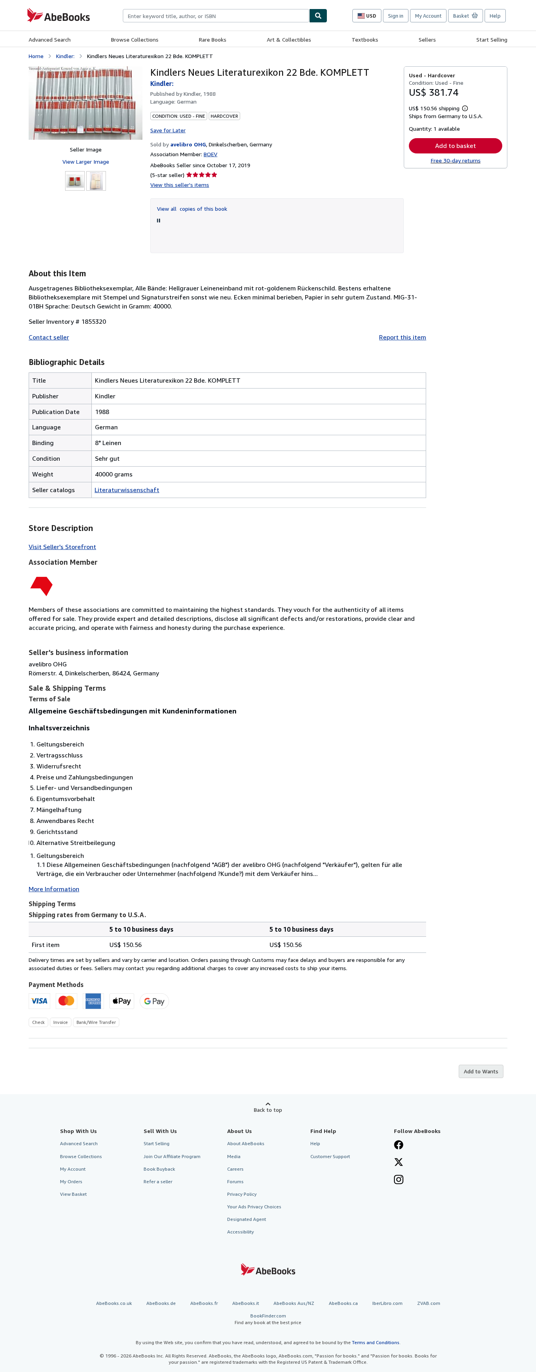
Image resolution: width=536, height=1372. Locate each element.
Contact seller (49, 337)
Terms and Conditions (375, 1342)
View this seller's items (179, 184)
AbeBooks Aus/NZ (293, 1303)
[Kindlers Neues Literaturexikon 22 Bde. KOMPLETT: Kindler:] (85, 103)
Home (36, 56)
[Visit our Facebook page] (398, 1145)
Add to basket (455, 146)
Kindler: (65, 56)
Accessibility (240, 1232)
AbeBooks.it (245, 1303)
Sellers (427, 39)
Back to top (268, 1109)
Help (495, 16)
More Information (54, 889)
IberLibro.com (387, 1303)
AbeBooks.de (161, 1303)
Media (234, 1156)
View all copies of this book (192, 208)
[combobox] (216, 15)
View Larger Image (85, 161)
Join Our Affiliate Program (172, 1156)
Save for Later (168, 130)
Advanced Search (50, 39)
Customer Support (330, 1156)
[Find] (318, 15)
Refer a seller (158, 1181)
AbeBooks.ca (343, 1303)
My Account (428, 16)
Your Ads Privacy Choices (254, 1207)
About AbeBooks (245, 1143)
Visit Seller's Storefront (62, 547)
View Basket (73, 1194)
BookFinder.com (268, 1319)
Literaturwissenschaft (127, 490)
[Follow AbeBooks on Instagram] (398, 1180)
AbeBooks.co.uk (114, 1303)
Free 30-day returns (456, 160)
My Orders (71, 1181)
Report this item (402, 337)
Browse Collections (135, 39)
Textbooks (365, 39)
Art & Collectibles (289, 39)
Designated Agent (246, 1219)
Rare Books (212, 39)
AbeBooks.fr (204, 1303)
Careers (235, 1169)
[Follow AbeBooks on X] (398, 1162)
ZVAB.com (428, 1303)
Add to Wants (481, 1071)
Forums (235, 1181)
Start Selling (491, 39)
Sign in (395, 16)
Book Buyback (159, 1169)
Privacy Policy (242, 1194)
